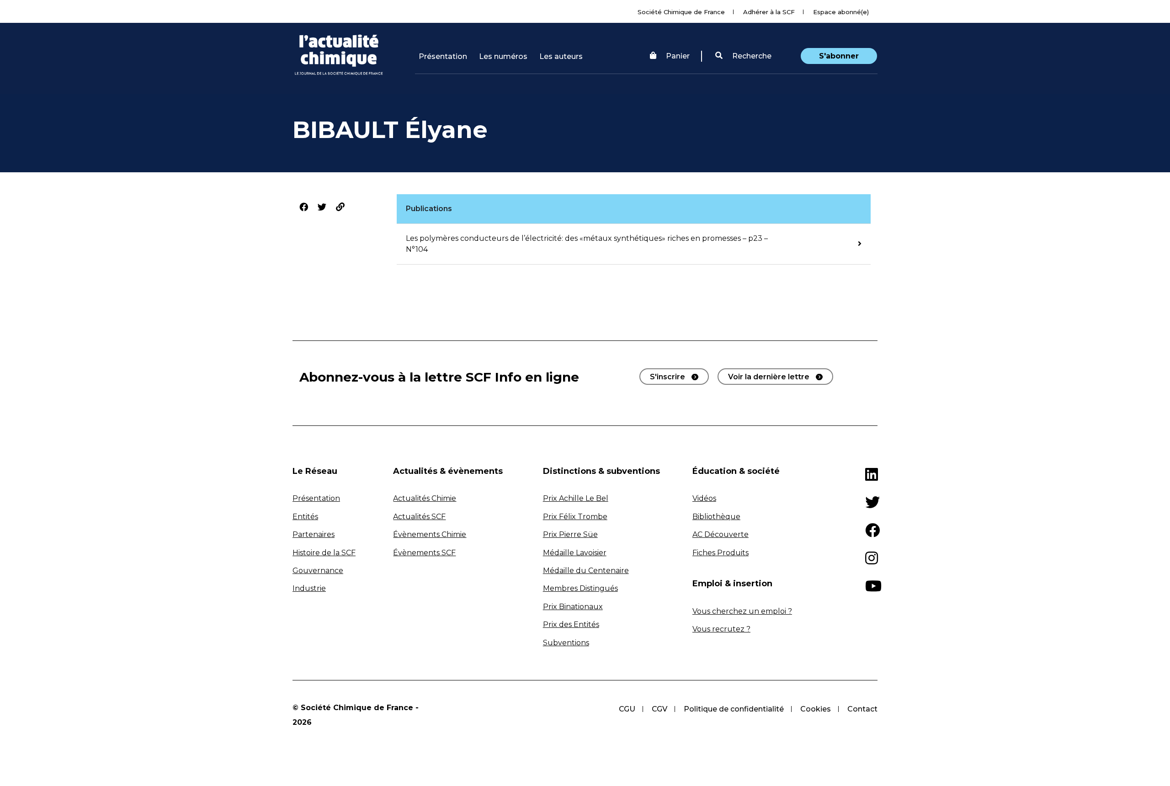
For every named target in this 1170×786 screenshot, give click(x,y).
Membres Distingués (580, 588)
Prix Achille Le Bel (575, 498)
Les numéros (503, 56)
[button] (743, 56)
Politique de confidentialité (734, 709)
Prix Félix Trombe (575, 516)
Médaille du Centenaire (586, 570)
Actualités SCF (419, 516)
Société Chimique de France (681, 12)
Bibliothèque (716, 516)
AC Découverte (720, 534)
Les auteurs (561, 56)
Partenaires (313, 534)
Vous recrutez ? (721, 629)
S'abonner (839, 56)
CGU (627, 709)
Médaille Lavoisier (574, 552)
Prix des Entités (571, 624)
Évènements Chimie (429, 534)
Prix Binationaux (573, 606)
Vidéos (704, 498)
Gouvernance (317, 570)
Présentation (443, 56)
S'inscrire (667, 376)
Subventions (566, 642)
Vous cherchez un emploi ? (742, 611)
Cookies (815, 709)
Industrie (309, 588)
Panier (678, 56)
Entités (305, 516)
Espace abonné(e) (841, 12)
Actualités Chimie (424, 498)
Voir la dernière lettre (768, 376)
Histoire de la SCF (324, 552)
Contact (862, 709)
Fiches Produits (720, 552)
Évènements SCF (424, 552)
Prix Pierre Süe (570, 534)
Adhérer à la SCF (769, 12)
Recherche (750, 56)
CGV (659, 709)
